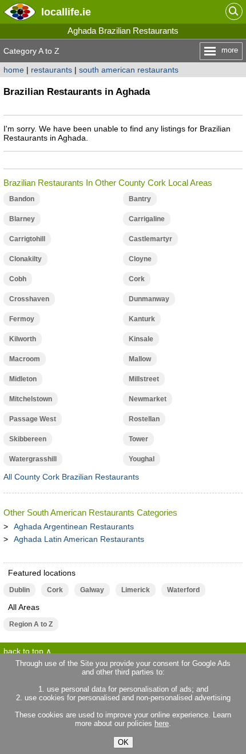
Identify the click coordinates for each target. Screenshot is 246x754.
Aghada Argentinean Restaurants (74, 526)
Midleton (23, 379)
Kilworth (22, 339)
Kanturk (142, 319)
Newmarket (147, 399)
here (161, 723)
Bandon (21, 199)
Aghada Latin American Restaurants (79, 539)
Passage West (32, 419)
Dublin (19, 590)
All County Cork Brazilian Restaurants (71, 476)
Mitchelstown (30, 399)
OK (123, 742)
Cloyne (140, 259)
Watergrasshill (33, 459)
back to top (23, 651)
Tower (138, 439)
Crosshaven (29, 299)
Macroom (24, 359)
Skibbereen (27, 439)
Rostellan (144, 419)
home (13, 69)
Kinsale (141, 339)
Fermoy (21, 319)
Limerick (135, 590)
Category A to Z (31, 50)
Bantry (140, 199)
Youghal (141, 459)
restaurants (51, 69)
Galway (92, 590)
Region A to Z (31, 624)
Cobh (17, 279)
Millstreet (144, 379)
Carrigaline (147, 219)
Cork (137, 279)
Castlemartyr (150, 239)
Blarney (22, 219)
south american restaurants (128, 69)
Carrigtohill (27, 239)
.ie (66, 12)
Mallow (140, 359)
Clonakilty (25, 259)
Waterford (183, 590)
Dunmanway (149, 299)
